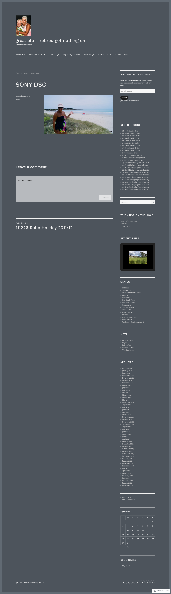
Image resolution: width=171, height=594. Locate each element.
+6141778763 (125, 226)
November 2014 (128, 454)
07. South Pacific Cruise (131, 138)
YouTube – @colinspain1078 (133, 322)
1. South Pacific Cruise (130, 153)
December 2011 (127, 485)
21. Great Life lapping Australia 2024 (135, 172)
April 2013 (126, 471)
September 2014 (128, 456)
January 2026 (127, 371)
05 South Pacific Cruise (130, 143)
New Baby (125, 298)
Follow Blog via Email (136, 74)
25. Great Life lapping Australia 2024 (135, 163)
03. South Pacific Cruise (130, 148)
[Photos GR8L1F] (148, 582)
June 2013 (125, 468)
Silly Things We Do (71, 54)
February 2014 (127, 459)
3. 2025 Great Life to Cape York (133, 155)
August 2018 (126, 434)
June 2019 (126, 432)
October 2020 (127, 420)
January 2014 (127, 461)
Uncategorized (127, 312)
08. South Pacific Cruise (131, 136)
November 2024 (128, 378)
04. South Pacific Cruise (131, 146)
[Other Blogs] (143, 582)
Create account (127, 340)
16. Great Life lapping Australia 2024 (135, 185)
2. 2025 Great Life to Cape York (133, 158)
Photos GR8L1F (104, 54)
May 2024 (125, 393)
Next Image (34, 73)
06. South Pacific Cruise (131, 141)
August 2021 (126, 405)
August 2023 (126, 398)
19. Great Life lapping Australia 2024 (135, 177)
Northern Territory (129, 303)
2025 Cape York (128, 290)
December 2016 (128, 444)
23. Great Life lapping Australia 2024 (135, 168)
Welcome (20, 54)
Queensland (126, 305)
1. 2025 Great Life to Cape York (133, 160)
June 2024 (126, 390)
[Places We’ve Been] (128, 582)
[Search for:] (135, 202)
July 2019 (125, 429)
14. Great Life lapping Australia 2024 (135, 190)
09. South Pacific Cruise (131, 133)
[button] (132, 262)
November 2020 (128, 417)
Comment (105, 197)
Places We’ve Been (36, 54)
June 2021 (125, 410)
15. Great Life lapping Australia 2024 (135, 187)
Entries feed (126, 345)
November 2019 (128, 422)
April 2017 (126, 439)
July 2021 (125, 407)
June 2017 (125, 437)
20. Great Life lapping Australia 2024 (135, 175)
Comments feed (128, 348)
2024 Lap (125, 288)
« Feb (127, 547)
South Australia (128, 307)
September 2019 (128, 424)
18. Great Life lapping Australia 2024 (135, 180)
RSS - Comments (128, 500)
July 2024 (125, 388)
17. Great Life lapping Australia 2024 (135, 182)
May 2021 (125, 412)
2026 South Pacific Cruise (131, 293)
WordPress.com (128, 350)
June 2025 (126, 373)
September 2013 (128, 466)
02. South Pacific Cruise (131, 150)
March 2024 (126, 395)
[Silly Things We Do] (138, 582)
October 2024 (127, 380)
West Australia (127, 320)
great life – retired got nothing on (50, 40)
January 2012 (127, 483)
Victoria (125, 315)
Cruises (125, 295)
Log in (124, 343)
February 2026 (127, 368)
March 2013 (126, 473)
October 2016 (127, 446)
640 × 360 (19, 99)
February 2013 (127, 476)
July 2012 (125, 478)
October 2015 (127, 451)
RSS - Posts (126, 497)
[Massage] (133, 582)
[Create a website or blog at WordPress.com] (43, 583)
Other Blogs (88, 54)
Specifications (121, 54)
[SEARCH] (153, 202)
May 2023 (125, 400)
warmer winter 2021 (129, 317)
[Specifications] (152, 582)
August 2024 (127, 385)
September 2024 (128, 383)
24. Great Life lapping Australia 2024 (135, 165)
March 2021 (126, 415)
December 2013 (128, 463)
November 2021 (128, 402)
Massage (55, 54)
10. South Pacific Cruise (130, 131)
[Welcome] (123, 582)
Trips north (126, 310)
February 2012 (127, 481)
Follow (124, 98)
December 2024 (128, 376)
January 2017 (127, 442)
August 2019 (126, 427)
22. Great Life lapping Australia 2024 (135, 170)
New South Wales (128, 300)
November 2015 (128, 449)
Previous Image (22, 73)
